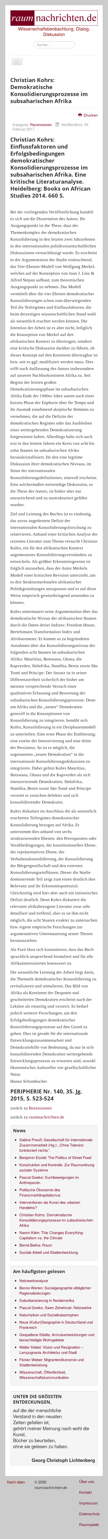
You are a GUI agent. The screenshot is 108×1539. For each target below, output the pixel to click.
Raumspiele (89, 1524)
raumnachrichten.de (46, 1117)
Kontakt (85, 1492)
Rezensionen (41, 124)
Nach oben (16, 1481)
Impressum (88, 1502)
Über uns (86, 1481)
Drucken (90, 115)
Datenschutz (89, 1513)
